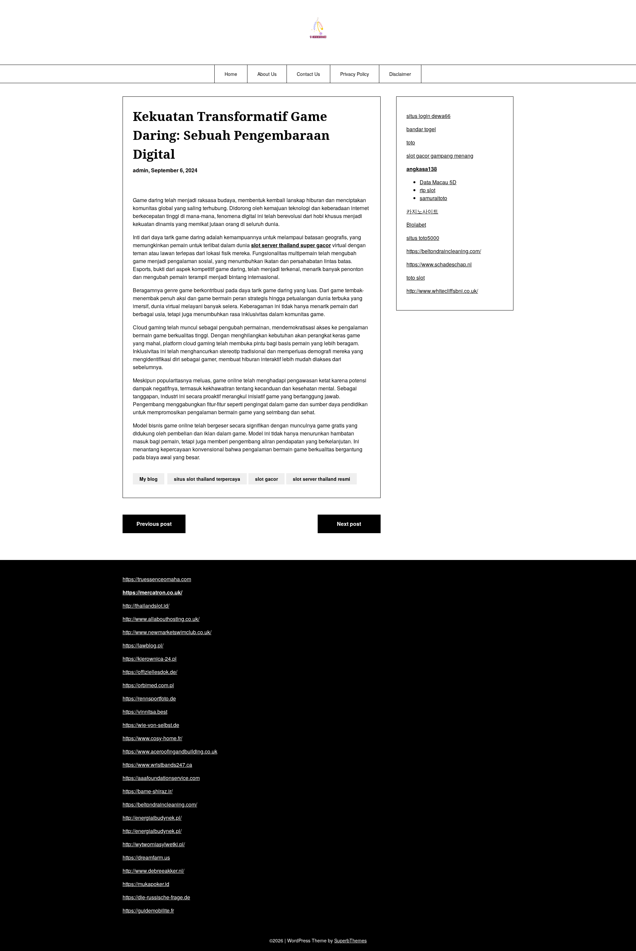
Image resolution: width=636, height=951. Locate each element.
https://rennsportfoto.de (149, 698)
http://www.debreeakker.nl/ (153, 870)
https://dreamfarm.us (146, 857)
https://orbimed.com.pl (148, 685)
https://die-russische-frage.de (156, 897)
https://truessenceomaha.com (157, 579)
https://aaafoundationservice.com (161, 778)
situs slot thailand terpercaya (207, 479)
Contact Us (308, 74)
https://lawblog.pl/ (143, 645)
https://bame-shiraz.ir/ (148, 791)
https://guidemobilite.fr (148, 910)
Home (231, 74)
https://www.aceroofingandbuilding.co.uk (170, 751)
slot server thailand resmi (321, 479)
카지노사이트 (422, 211)
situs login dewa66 (428, 116)
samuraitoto (433, 198)
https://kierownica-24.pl (150, 658)
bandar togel (421, 129)
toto (410, 142)
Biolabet (416, 224)
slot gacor (266, 479)
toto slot (415, 277)
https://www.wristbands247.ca (157, 764)
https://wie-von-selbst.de (151, 725)
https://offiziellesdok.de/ (150, 672)
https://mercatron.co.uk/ (152, 592)
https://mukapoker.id (146, 884)
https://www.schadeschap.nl (439, 264)
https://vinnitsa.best (145, 711)
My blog (148, 479)
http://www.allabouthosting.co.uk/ (161, 619)
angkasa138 (421, 169)
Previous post (154, 524)
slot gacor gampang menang (439, 155)
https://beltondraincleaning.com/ (443, 251)
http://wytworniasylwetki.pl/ (154, 844)
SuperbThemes (350, 940)
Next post (349, 524)
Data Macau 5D (438, 182)
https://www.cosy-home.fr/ (152, 738)
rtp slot (427, 190)
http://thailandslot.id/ (146, 605)
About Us (267, 74)
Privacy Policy (354, 74)
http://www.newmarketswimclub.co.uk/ (167, 632)
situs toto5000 (422, 238)
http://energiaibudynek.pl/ (152, 817)
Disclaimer (400, 74)
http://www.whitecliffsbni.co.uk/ (442, 291)
